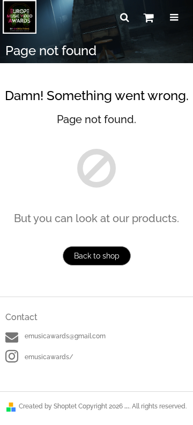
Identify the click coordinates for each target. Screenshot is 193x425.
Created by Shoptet (48, 406)
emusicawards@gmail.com (65, 336)
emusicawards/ (49, 357)
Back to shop (97, 256)
